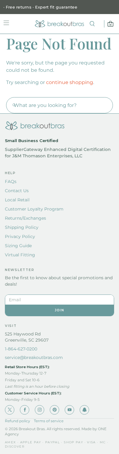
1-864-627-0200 (21, 348)
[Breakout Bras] (59, 24)
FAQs (10, 181)
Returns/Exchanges (25, 218)
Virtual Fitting (20, 254)
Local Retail (17, 199)
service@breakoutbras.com (34, 357)
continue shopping (69, 82)
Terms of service (48, 421)
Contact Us (17, 190)
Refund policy (17, 421)
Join (59, 310)
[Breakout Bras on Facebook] (24, 410)
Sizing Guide (18, 245)
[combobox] (59, 105)
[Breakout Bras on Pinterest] (54, 410)
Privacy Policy (20, 236)
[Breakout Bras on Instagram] (39, 410)
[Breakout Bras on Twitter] (9, 410)
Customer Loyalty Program (34, 209)
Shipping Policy (21, 227)
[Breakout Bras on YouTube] (69, 410)
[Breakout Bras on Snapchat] (84, 410)
